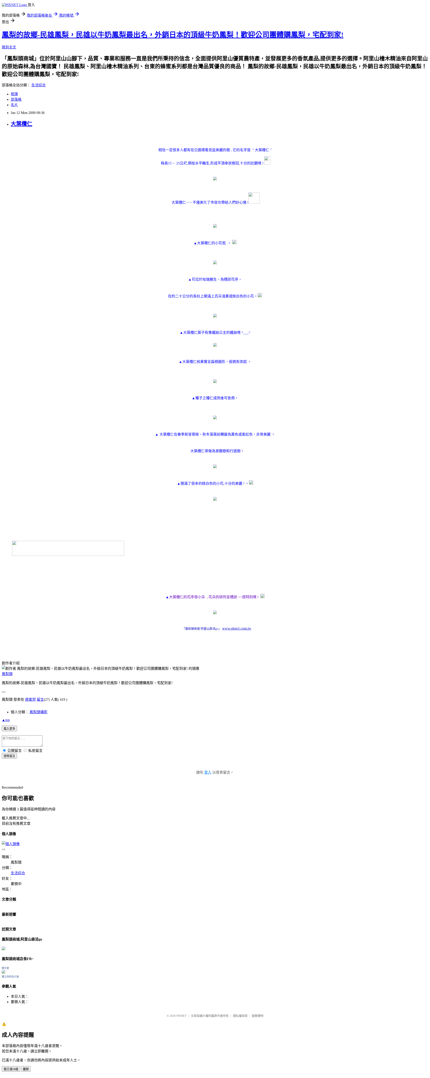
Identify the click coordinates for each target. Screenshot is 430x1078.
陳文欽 (5, 968)
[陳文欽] (3, 972)
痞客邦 (30, 699)
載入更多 (9, 728)
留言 (40, 699)
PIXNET (181, 1015)
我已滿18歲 (11, 1069)
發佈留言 (9, 756)
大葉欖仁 (21, 124)
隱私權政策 (240, 1015)
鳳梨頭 (7, 674)
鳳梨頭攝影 (38, 712)
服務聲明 (257, 1015)
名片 (14, 105)
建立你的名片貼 (10, 976)
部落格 (16, 99)
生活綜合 (38, 85)
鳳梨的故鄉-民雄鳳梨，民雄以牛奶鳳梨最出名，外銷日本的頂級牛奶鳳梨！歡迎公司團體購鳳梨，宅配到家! (173, 35)
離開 (26, 1069)
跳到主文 (9, 47)
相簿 (14, 94)
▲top (6, 720)
